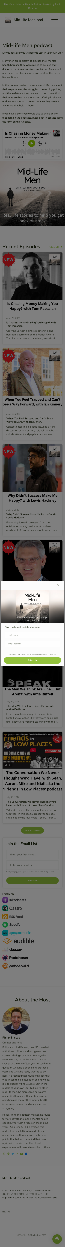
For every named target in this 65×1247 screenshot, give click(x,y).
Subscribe (32, 660)
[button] (58, 585)
